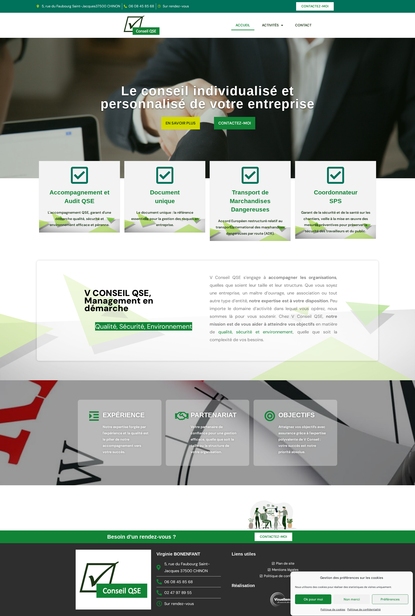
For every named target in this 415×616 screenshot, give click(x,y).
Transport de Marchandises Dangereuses (250, 201)
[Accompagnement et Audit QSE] (79, 175)
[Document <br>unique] (165, 175)
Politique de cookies (333, 609)
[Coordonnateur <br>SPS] (335, 175)
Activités (270, 25)
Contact (303, 25)
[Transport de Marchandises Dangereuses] (250, 175)
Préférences (390, 599)
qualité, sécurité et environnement (255, 332)
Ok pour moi (313, 599)
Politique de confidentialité (364, 609)
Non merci (352, 599)
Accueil (243, 25)
